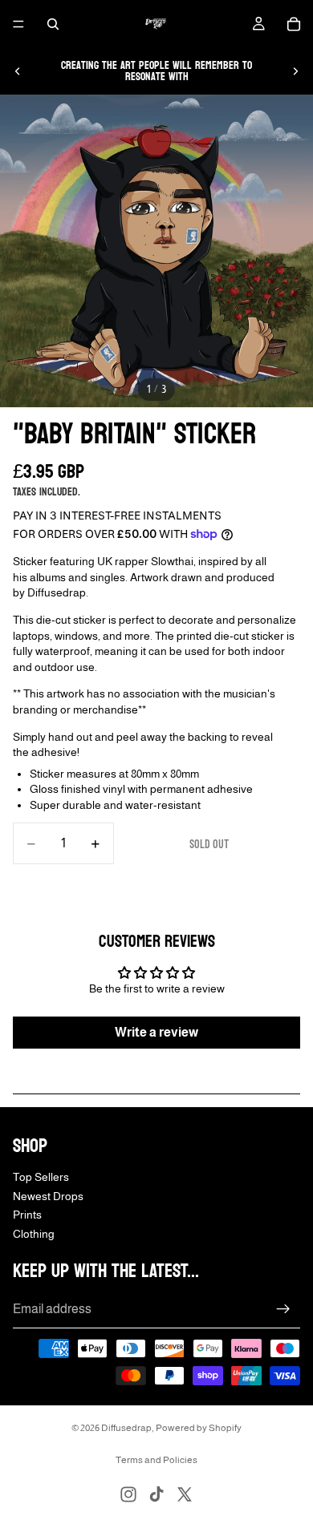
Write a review (156, 1032)
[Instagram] (128, 1494)
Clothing (34, 1233)
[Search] (53, 24)
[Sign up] (283, 1309)
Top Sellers (41, 1176)
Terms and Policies (156, 1459)
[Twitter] (184, 1494)
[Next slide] (295, 71)
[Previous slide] (17, 71)
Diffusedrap (126, 1427)
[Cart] (293, 24)
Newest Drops (48, 1195)
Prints (27, 1214)
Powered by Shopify (199, 1427)
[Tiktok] (156, 1494)
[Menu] (18, 24)
